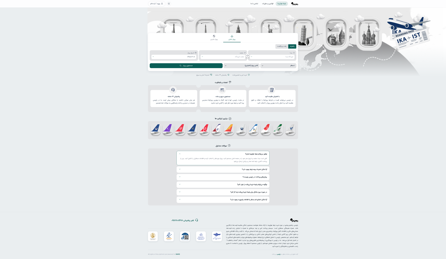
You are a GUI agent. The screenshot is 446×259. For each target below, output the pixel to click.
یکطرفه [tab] (292, 46)
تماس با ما (254, 3)
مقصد (241, 53)
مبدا (291, 53)
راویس (279, 254)
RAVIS (178, 254)
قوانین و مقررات (267, 3)
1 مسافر (292, 65)
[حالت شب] (169, 4)
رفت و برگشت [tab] (282, 46)
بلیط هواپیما (281, 3)
